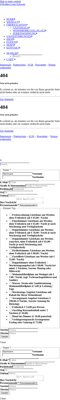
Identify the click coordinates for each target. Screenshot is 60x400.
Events (11, 42)
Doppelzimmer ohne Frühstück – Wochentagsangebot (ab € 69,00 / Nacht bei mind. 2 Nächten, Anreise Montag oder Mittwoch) (32, 266)
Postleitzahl (6, 189)
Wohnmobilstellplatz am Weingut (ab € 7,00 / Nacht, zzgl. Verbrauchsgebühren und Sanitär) (33, 277)
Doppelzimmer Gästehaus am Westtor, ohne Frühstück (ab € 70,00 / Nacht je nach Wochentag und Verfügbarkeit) (32, 232)
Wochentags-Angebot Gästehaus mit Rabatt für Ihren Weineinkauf (30, 293)
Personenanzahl (9, 205)
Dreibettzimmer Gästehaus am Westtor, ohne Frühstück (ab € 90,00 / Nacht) (32, 252)
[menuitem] (33, 19)
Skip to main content (10, 1)
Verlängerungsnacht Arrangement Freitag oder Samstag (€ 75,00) (29, 321)
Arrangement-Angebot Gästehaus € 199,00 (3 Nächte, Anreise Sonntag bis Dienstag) (30, 301)
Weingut (12, 22)
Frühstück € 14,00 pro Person (28, 307)
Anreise (4, 329)
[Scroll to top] (3, 159)
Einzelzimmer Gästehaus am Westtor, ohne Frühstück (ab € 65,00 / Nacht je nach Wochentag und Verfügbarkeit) (32, 224)
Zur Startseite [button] (6, 99)
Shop (9, 39)
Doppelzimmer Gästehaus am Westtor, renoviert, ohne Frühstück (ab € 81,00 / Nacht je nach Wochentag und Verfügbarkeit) (31, 243)
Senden (4, 336)
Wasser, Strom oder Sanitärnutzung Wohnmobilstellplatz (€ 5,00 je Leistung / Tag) (31, 286)
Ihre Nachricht (8, 202)
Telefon (4, 195)
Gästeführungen (18, 36)
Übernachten (16, 25)
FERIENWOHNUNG (24, 33)
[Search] (15, 164)
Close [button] (3, 342)
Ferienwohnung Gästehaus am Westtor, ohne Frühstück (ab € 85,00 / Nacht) (32, 216)
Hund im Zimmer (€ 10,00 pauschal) (31, 316)
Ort (2, 192)
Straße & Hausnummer (12, 185)
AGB (30, 64)
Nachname (38, 177)
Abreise (4, 333)
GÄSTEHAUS (20, 27)
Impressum (5, 64)
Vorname (37, 173)
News (10, 45)
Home (10, 19)
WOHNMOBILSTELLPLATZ (29, 30)
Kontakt (12, 47)
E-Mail (4, 182)
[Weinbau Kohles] (30, 7)
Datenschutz (19, 64)
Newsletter (40, 64)
